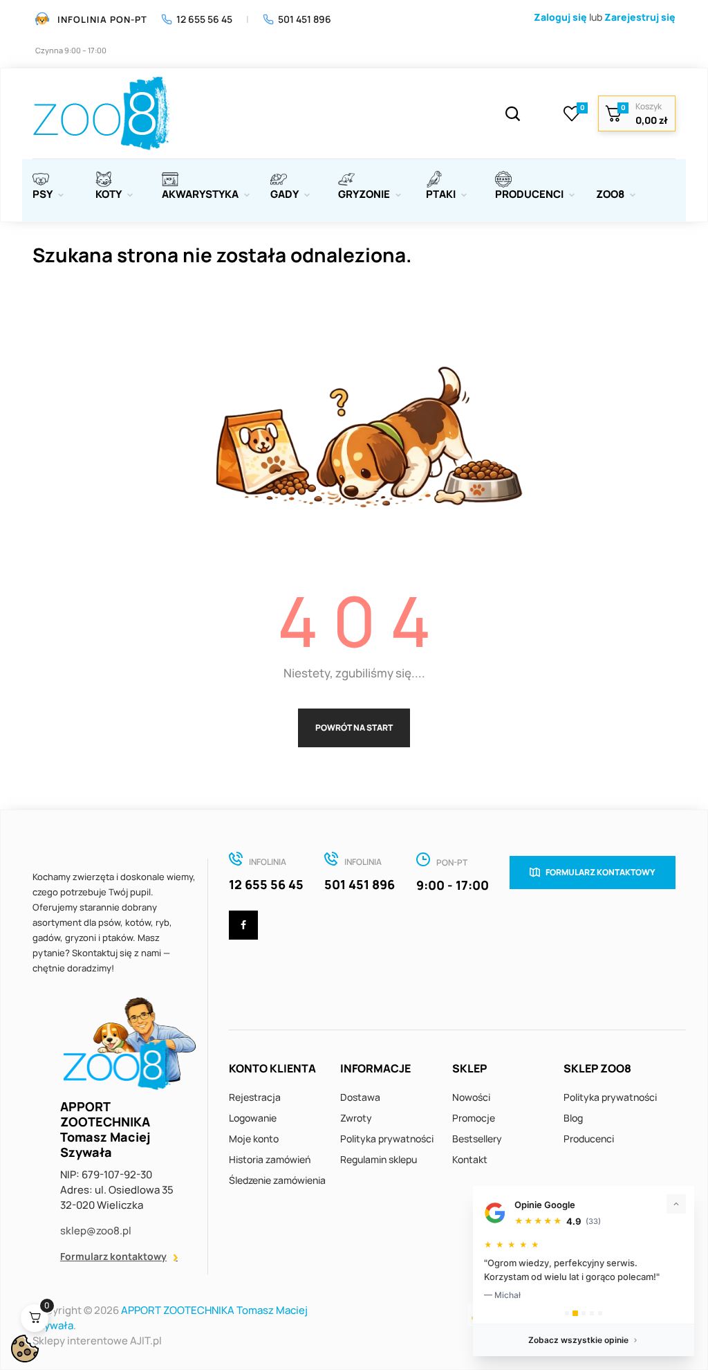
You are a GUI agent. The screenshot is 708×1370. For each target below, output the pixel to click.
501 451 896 (304, 19)
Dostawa (360, 1097)
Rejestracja (255, 1097)
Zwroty (356, 1117)
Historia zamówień (269, 1159)
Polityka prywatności (387, 1138)
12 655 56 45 (204, 19)
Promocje (473, 1117)
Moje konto (254, 1138)
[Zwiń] (676, 1204)
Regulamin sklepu (378, 1159)
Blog (573, 1117)
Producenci (588, 1138)
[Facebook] (243, 925)
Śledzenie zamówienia (277, 1180)
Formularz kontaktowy (113, 1256)
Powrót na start (354, 727)
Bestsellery (477, 1138)
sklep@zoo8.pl (95, 1230)
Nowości (471, 1097)
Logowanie (253, 1117)
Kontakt (469, 1159)
